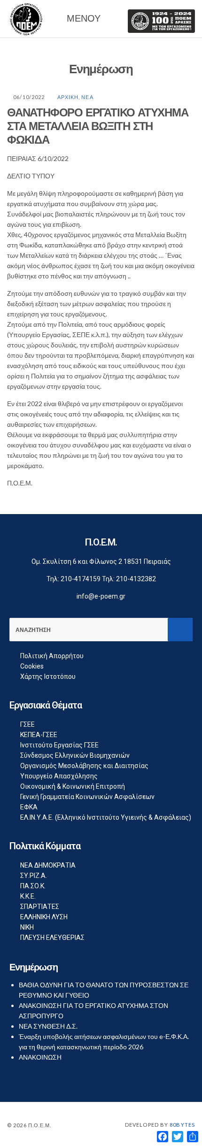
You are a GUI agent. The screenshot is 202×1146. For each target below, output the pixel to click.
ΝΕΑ (87, 97)
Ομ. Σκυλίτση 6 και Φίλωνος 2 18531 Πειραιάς (101, 561)
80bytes (182, 1125)
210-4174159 (81, 579)
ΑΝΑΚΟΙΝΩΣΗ (40, 1057)
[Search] (180, 629)
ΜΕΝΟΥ (82, 18)
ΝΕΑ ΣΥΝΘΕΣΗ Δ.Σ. (48, 1026)
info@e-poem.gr (101, 596)
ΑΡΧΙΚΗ (68, 97)
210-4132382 (136, 579)
